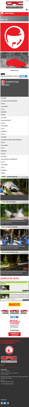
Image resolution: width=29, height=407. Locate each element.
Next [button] (27, 311)
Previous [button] (1, 311)
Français (27, 0)
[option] (14, 311)
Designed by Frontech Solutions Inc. (9, 367)
